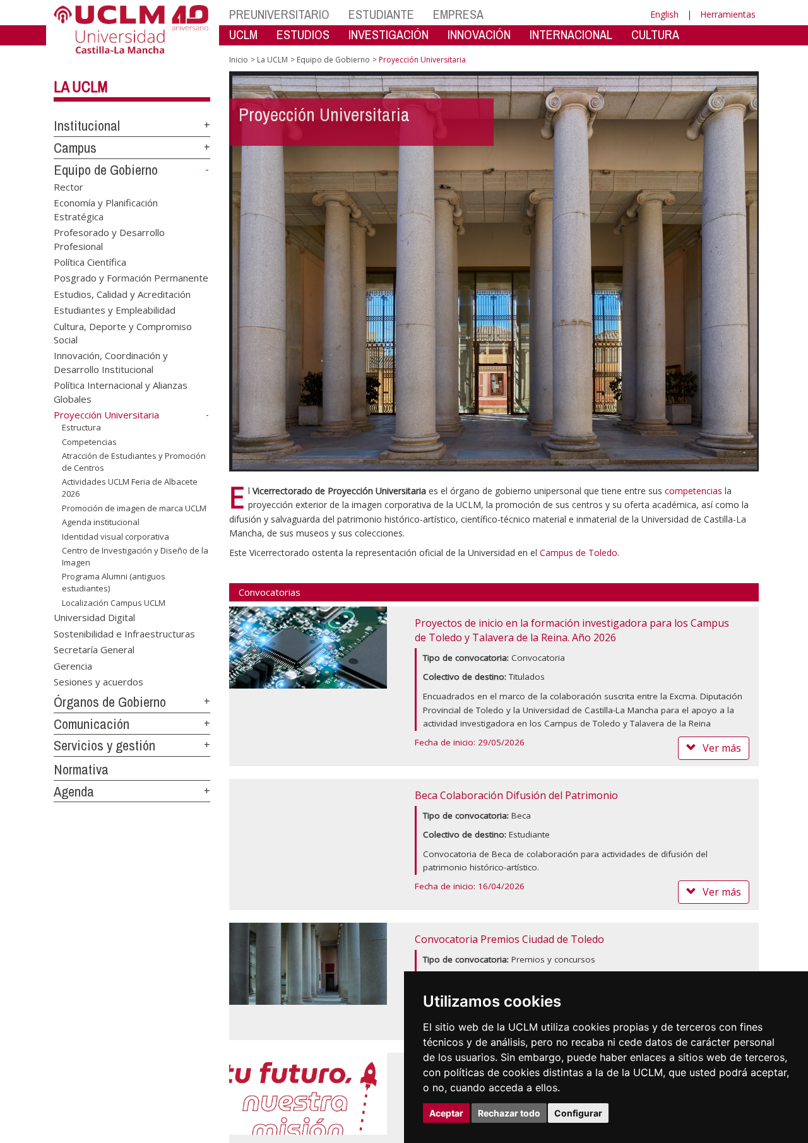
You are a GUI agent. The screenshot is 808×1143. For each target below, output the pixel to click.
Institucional (87, 125)
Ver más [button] (722, 748)
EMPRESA (458, 14)
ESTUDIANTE (381, 14)
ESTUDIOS (303, 34)
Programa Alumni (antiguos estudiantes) (113, 582)
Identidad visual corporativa (115, 536)
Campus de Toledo (578, 553)
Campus (75, 147)
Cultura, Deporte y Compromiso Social (123, 332)
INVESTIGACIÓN (388, 34)
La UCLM (81, 86)
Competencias (89, 441)
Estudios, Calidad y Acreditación (122, 293)
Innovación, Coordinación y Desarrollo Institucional (111, 362)
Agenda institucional (101, 522)
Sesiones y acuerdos (98, 681)
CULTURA (655, 34)
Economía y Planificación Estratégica (106, 209)
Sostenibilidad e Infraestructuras (124, 633)
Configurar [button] (578, 1113)
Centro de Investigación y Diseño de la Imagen (135, 556)
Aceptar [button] (446, 1113)
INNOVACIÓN (479, 34)
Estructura (81, 427)
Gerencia (73, 665)
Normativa (81, 769)
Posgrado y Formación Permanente (131, 277)
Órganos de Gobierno (110, 701)
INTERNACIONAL (571, 34)
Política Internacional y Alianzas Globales (120, 392)
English (664, 14)
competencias (693, 491)
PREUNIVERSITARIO (279, 14)
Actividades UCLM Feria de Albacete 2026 (130, 487)
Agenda (74, 791)
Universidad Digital (94, 617)
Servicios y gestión (104, 745)
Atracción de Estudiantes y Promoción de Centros (134, 461)
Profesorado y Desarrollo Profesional (109, 239)
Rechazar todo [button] (509, 1113)
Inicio (238, 59)
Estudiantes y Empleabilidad (114, 310)
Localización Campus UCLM (113, 602)
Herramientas (728, 14)
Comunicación (91, 723)
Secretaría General (94, 649)
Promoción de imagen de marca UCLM (134, 507)
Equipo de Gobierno (106, 169)
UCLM (243, 34)
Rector (68, 186)
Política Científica (90, 261)
